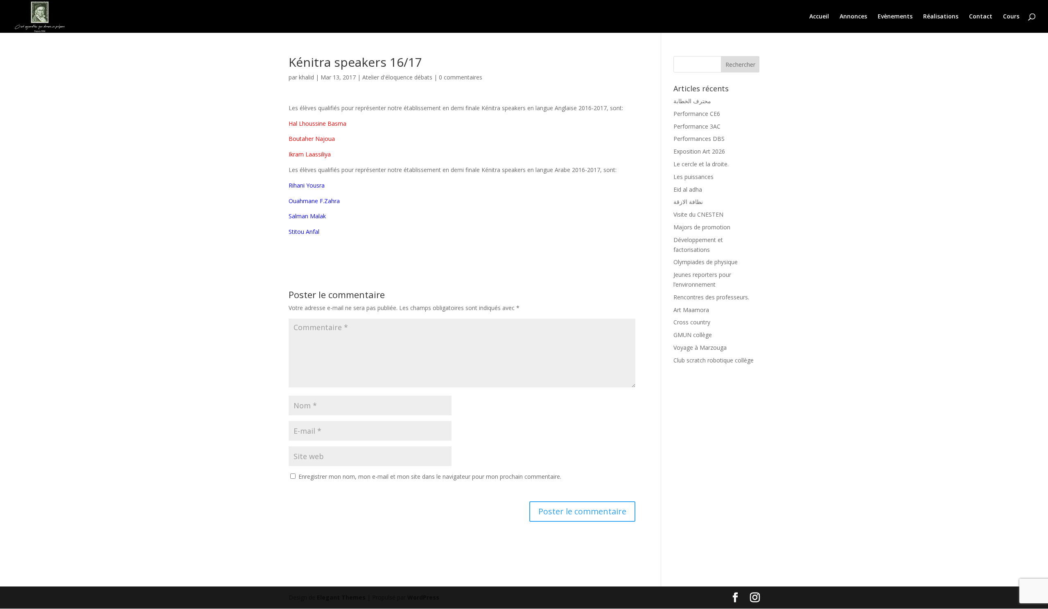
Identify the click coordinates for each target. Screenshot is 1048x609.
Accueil (819, 17)
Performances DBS (699, 139)
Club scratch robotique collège (713, 360)
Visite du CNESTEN (698, 214)
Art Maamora (691, 310)
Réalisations (940, 17)
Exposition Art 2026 (699, 151)
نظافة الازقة (688, 202)
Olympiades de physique (705, 262)
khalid (306, 77)
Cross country (691, 322)
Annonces (853, 17)
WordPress (423, 597)
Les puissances (693, 177)
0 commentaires (460, 77)
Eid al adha (687, 189)
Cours (1011, 17)
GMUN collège (692, 335)
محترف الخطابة (692, 101)
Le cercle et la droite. (701, 164)
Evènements (895, 17)
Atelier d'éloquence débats (397, 77)
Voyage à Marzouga (700, 347)
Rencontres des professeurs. (711, 297)
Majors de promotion (701, 227)
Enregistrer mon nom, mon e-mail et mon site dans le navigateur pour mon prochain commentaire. (429, 476)
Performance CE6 (696, 114)
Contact (980, 17)
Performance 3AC (696, 126)
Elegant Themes (341, 597)
